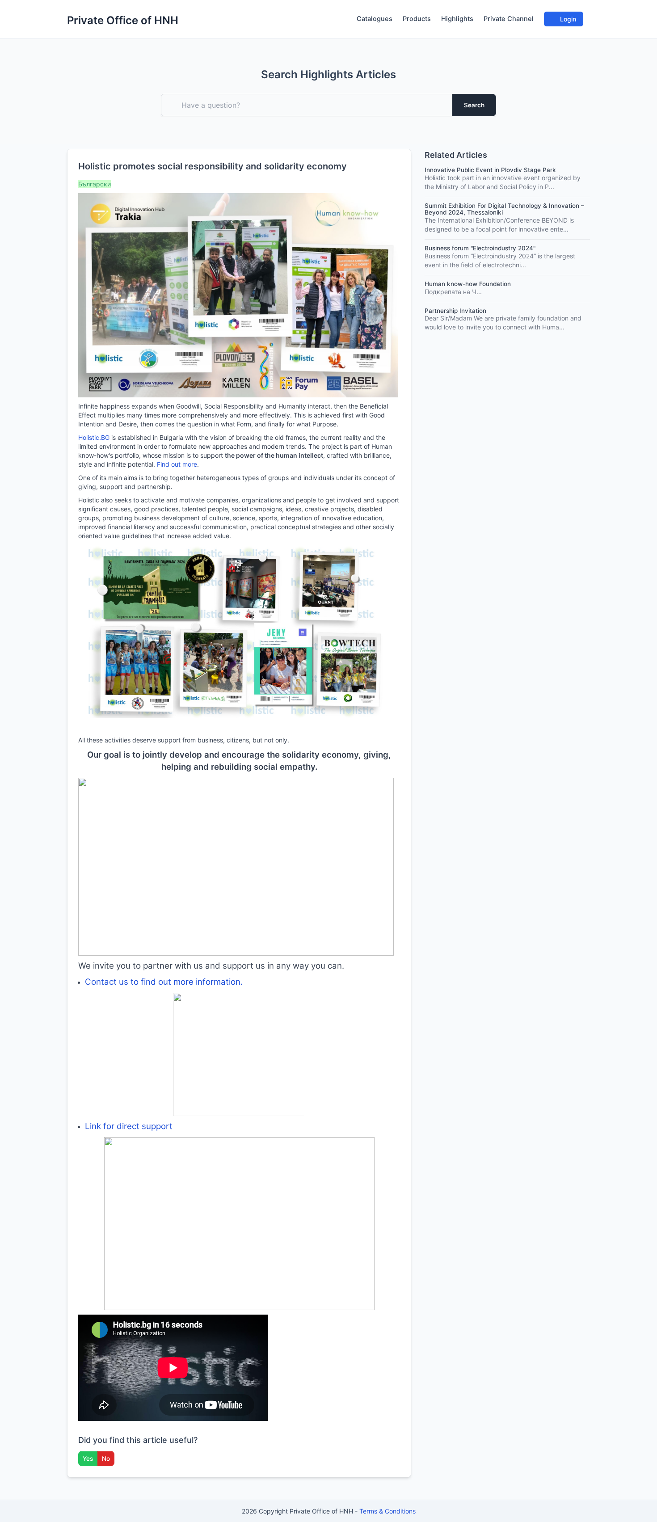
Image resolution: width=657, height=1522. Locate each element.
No (106, 1458)
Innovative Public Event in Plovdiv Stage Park (490, 169)
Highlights (457, 19)
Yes (88, 1458)
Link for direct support (129, 1126)
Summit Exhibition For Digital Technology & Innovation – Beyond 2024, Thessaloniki (504, 209)
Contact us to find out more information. (164, 982)
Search (474, 105)
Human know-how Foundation (468, 283)
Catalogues (374, 19)
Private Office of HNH (122, 20)
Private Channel (509, 19)
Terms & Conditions (387, 1511)
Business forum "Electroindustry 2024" (480, 248)
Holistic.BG (94, 437)
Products (417, 19)
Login (567, 19)
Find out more (177, 464)
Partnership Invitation (455, 310)
